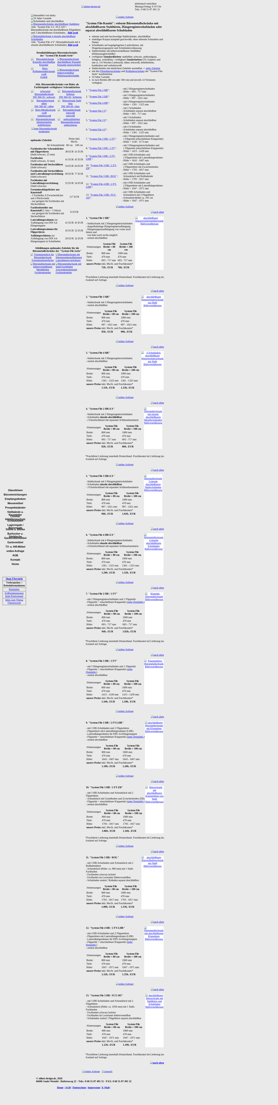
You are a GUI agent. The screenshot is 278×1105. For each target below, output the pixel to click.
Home (15, 564)
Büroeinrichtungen (15, 494)
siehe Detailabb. (135, 602)
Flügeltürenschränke (110, 71)
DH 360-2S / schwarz (44, 97)
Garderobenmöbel (15, 538)
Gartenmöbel (15, 542)
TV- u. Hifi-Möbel (15, 546)
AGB (15, 555)
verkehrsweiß (44, 115)
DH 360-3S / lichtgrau (70, 97)
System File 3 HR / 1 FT (102, 148)
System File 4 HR (99, 103)
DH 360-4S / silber (44, 106)
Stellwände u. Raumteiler (15, 513)
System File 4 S (98, 129)
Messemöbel (15, 503)
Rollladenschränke (135, 71)
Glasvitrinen (15, 490)
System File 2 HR (99, 90)
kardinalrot (44, 131)
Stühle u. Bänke (15, 529)
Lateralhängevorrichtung (68, 260)
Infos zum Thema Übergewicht (14, 601)
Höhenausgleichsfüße (68, 75)
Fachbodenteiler (43, 272)
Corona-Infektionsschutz (15, 518)
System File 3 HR (99, 96)
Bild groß (73, 32)
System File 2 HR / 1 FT (102, 139)
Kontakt (15, 559)
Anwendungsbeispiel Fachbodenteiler (66, 271)
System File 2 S (98, 111)
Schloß (43, 77)
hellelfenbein (44, 125)
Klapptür (43, 65)
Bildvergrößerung (149, 223)
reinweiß (70, 115)
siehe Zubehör (153, 68)
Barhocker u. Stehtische (15, 535)
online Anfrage (15, 551)
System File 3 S (98, 120)
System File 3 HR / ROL (103, 176)
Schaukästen (15, 520)
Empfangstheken (15, 499)
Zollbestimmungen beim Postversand (14, 594)
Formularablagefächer (43, 260)
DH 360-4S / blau (70, 106)
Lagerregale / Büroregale (15, 526)
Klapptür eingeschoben (69, 65)
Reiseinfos (14, 589)
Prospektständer (15, 507)
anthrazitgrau (70, 125)
